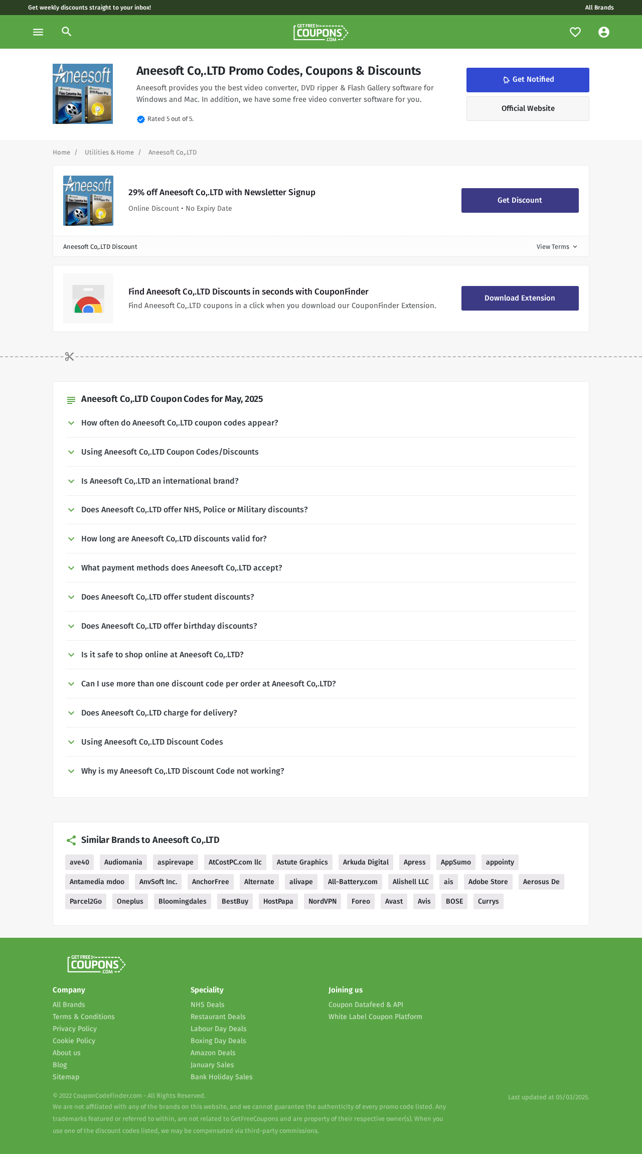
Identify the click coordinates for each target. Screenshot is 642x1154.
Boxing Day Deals (218, 1041)
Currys (488, 901)
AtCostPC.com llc (235, 862)
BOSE (454, 901)
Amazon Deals (213, 1053)
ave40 (79, 862)
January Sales (212, 1065)
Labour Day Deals (219, 1029)
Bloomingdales (182, 901)
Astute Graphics (302, 862)
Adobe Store (488, 882)
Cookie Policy (74, 1041)
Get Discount (520, 200)
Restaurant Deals (218, 1017)
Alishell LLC (411, 882)
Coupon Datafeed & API (366, 1004)
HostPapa (278, 901)
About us (67, 1053)
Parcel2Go (86, 901)
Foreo (361, 901)
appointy (500, 862)
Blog (60, 1065)
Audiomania (123, 862)
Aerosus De (541, 882)
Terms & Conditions (84, 1017)
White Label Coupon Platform (375, 1017)
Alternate (259, 882)
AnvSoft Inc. (158, 882)
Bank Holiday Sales (222, 1077)
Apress (415, 862)
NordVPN (322, 901)
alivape (301, 882)
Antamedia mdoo (97, 882)
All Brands (599, 7)
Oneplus (130, 901)
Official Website (528, 108)
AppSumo (456, 862)
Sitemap (66, 1077)
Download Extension (520, 298)
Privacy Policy (75, 1029)
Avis (424, 901)
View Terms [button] (558, 246)
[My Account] (604, 32)
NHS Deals (208, 1004)
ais (448, 882)
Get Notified (527, 79)
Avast (394, 901)
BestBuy (235, 901)
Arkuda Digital (366, 862)
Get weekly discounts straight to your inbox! (89, 7)
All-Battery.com (353, 882)
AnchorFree (210, 882)
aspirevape (175, 862)
